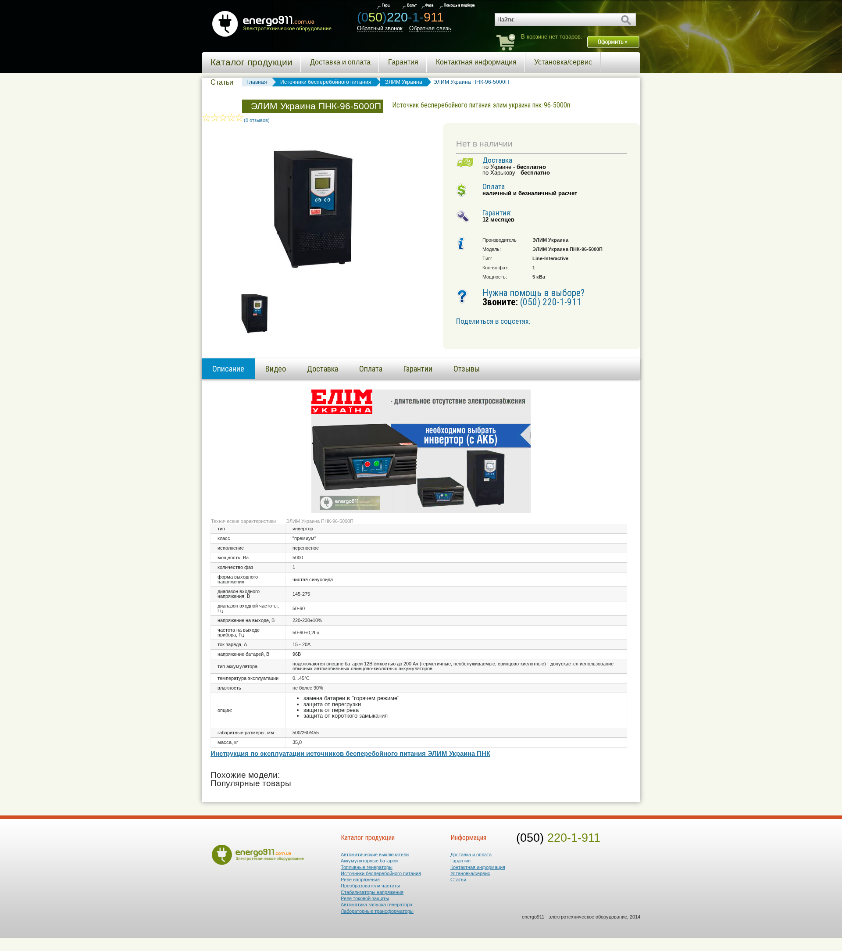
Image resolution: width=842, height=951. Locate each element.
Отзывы (466, 368)
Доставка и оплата (340, 62)
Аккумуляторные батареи (369, 860)
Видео (275, 368)
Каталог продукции (251, 62)
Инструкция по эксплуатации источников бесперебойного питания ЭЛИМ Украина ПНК (350, 753)
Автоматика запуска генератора (376, 904)
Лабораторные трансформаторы (377, 911)
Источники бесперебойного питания (381, 873)
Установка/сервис (563, 62)
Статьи (221, 82)
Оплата (370, 368)
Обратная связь (430, 28)
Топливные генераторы (366, 867)
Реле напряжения (360, 879)
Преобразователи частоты (370, 885)
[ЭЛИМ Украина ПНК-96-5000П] (254, 333)
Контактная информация (476, 62)
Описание (228, 368)
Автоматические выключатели (375, 854)
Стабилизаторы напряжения (372, 892)
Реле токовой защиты (365, 898)
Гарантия (403, 62)
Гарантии (417, 368)
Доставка (322, 368)
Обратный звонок (380, 28)
